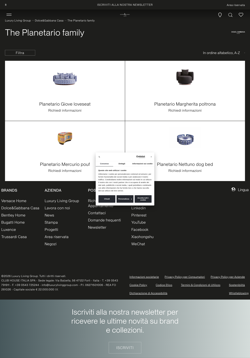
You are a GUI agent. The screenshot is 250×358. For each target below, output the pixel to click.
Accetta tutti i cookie (143, 199)
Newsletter (97, 227)
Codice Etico (164, 285)
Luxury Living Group (18, 20)
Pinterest (139, 215)
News (49, 215)
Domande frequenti (104, 220)
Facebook (139, 229)
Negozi (51, 244)
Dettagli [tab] (122, 164)
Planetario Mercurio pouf (65, 164)
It (5, 4)
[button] (9, 15)
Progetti (51, 229)
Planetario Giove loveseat (65, 104)
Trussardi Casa (14, 236)
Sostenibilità (237, 285)
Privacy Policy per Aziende (228, 276)
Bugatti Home (13, 222)
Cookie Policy (138, 285)
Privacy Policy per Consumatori (185, 276)
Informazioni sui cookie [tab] (142, 164)
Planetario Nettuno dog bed (185, 164)
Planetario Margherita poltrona (185, 104)
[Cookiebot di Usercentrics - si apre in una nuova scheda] (139, 157)
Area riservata (57, 236)
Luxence (8, 229)
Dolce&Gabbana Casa (49, 20)
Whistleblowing (239, 293)
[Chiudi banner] (151, 156)
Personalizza (123, 199)
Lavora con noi (57, 208)
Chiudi (107, 199)
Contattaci (97, 213)
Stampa (51, 222)
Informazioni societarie (144, 276)
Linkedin (138, 208)
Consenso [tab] (104, 164)
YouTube (138, 222)
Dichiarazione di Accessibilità (148, 293)
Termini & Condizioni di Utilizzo (200, 285)
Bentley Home (13, 215)
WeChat (138, 244)
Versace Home (13, 201)
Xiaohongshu (142, 236)
